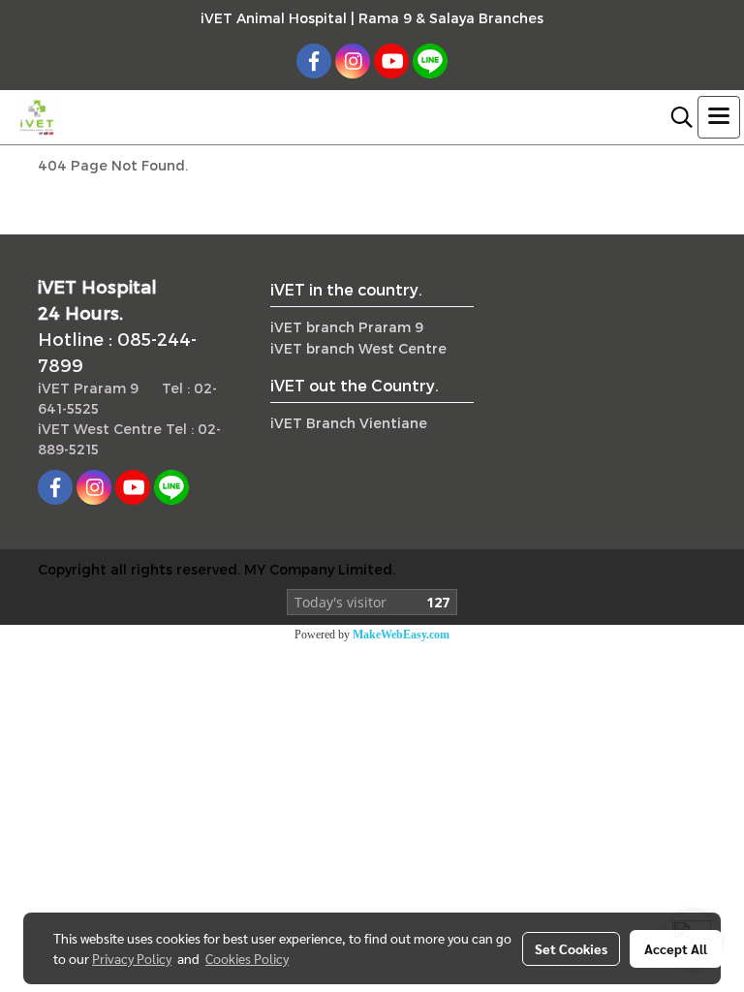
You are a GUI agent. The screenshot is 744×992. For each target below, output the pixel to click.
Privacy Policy (131, 958)
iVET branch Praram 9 (346, 327)
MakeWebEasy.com (401, 634)
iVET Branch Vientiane (348, 423)
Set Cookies (571, 948)
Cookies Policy (247, 958)
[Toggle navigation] (719, 117)
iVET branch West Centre (358, 348)
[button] (675, 117)
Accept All (675, 948)
